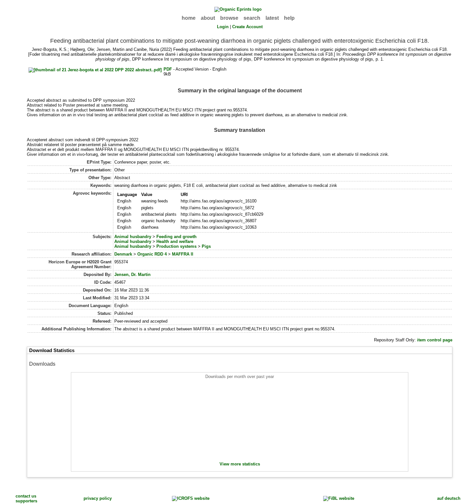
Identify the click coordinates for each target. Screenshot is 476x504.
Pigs (206, 246)
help (289, 18)
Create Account (247, 26)
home (189, 18)
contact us (26, 496)
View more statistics (240, 464)
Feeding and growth (176, 236)
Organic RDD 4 (152, 254)
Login (223, 26)
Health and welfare (174, 241)
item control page (434, 340)
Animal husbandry (132, 236)
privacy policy (98, 498)
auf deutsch (448, 498)
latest (272, 18)
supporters (26, 500)
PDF (168, 69)
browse (229, 18)
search (252, 18)
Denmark (123, 254)
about (208, 18)
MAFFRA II (182, 254)
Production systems (176, 246)
